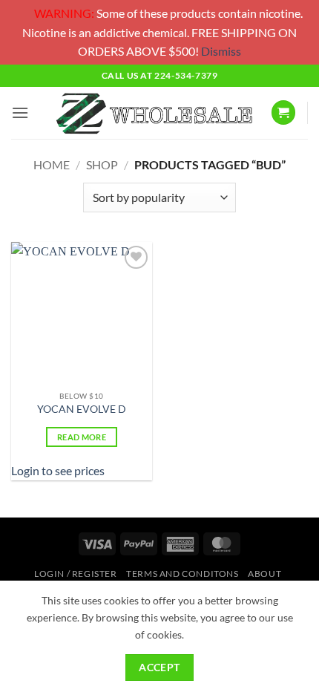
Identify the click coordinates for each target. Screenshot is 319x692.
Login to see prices (58, 470)
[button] (20, 112)
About (264, 573)
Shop (102, 164)
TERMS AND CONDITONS (182, 573)
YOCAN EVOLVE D (81, 409)
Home (51, 164)
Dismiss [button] (221, 51)
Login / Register (75, 573)
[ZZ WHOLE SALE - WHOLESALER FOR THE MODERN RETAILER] (153, 112)
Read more (81, 437)
